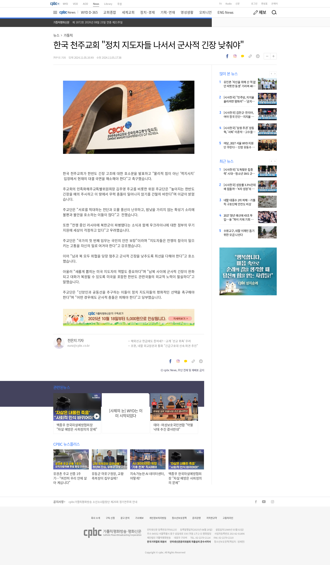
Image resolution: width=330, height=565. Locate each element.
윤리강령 (196, 518)
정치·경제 (147, 12)
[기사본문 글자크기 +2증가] (273, 56)
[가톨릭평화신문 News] (67, 12)
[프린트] (258, 56)
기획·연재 (167, 12)
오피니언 (205, 12)
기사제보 (139, 518)
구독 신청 (110, 518)
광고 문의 (125, 518)
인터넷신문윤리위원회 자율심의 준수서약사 (190, 541)
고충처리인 (228, 518)
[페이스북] (255, 502)
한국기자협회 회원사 (157, 541)
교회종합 (109, 12)
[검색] (274, 12)
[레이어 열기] (55, 12)
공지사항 (58, 502)
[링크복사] (250, 56)
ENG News (225, 12)
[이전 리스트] (271, 73)
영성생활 (187, 12)
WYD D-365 (89, 12)
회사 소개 (95, 518)
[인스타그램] (272, 502)
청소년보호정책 (179, 518)
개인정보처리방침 (157, 518)
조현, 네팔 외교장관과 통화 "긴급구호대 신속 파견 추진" (164, 346)
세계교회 (128, 12)
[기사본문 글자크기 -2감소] (267, 56)
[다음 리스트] (275, 73)
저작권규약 (211, 518)
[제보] (259, 12)
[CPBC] (55, 3)
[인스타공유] (235, 56)
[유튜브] (263, 501)
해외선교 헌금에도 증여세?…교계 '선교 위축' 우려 (161, 341)
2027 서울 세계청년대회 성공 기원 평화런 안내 (95, 502)
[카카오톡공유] (242, 56)
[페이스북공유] (227, 56)
